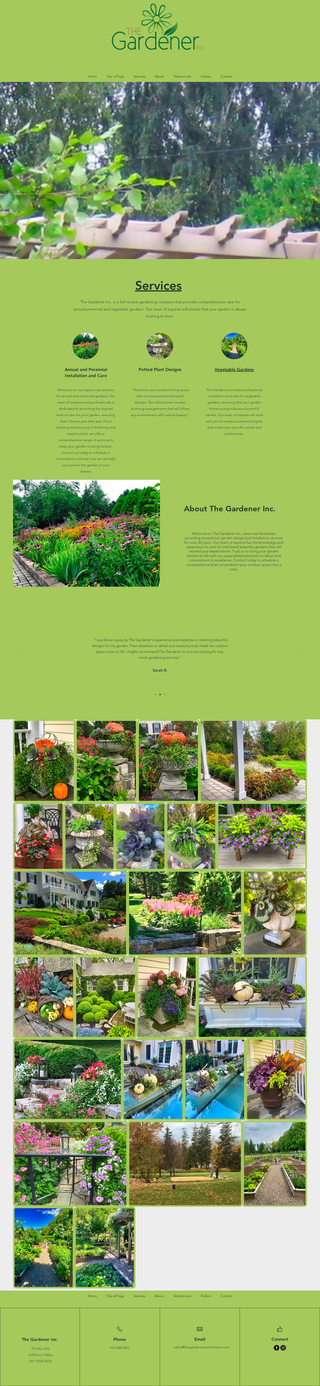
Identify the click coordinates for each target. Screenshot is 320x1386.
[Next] (296, 651)
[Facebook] (276, 1347)
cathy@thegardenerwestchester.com (201, 1347)
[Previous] (24, 651)
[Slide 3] (164, 694)
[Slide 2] (160, 694)
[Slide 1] (155, 694)
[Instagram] (283, 1347)
